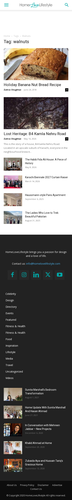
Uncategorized (14, 371)
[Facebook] (12, 275)
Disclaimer (43, 485)
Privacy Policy (27, 485)
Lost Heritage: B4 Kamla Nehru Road (35, 134)
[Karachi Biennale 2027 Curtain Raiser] (13, 181)
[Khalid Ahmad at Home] (13, 447)
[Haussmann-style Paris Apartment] (13, 199)
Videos (9, 378)
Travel (9, 365)
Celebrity (11, 294)
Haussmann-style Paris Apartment (45, 195)
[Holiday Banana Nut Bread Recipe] (36, 64)
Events (9, 313)
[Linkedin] (36, 275)
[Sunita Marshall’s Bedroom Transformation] (13, 394)
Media (9, 358)
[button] (6, 5)
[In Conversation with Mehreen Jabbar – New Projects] (13, 429)
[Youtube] (59, 275)
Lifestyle (11, 352)
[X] (47, 275)
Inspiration (12, 345)
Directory (11, 306)
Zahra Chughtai (12, 89)
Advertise (57, 485)
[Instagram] (24, 275)
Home (7, 36)
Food (9, 339)
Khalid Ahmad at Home (38, 443)
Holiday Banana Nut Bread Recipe (32, 85)
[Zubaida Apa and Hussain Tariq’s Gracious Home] (13, 465)
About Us (12, 485)
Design (10, 300)
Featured (11, 319)
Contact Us (36, 489)
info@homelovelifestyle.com (43, 263)
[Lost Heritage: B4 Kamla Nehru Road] (36, 113)
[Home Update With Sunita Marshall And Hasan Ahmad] (13, 412)
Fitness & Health (15, 326)
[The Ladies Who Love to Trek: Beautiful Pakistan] (13, 217)
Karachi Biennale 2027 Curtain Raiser (46, 177)
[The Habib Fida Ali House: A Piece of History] (13, 164)
